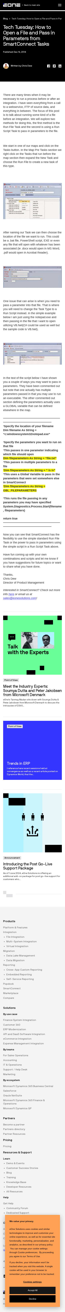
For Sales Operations (15, 1055)
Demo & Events (15, 1163)
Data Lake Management (20, 955)
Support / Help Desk (15, 1069)
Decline (32, 1299)
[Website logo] (12, 5)
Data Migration (15, 960)
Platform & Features (15, 927)
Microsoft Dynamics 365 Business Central (28, 1086)
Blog (5, 19)
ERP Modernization (14, 1029)
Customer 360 (11, 1025)
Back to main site (32, 5)
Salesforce (9, 1091)
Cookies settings (32, 1282)
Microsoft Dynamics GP (17, 1108)
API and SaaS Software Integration (24, 1034)
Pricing (7, 1146)
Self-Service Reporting (20, 979)
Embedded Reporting (19, 974)
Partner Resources (14, 1134)
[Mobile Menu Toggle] (59, 5)
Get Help (8, 1203)
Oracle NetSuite (12, 1095)
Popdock (8, 984)
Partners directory (14, 1129)
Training (11, 1177)
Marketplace (10, 993)
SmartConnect (12, 988)
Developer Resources (18, 1187)
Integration (9, 932)
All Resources (14, 1191)
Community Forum (17, 1208)
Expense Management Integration (23, 1043)
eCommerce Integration (17, 1039)
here (11, 594)
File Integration (15, 937)
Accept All (32, 1290)
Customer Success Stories (22, 1168)
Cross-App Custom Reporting (24, 969)
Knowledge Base (16, 1182)
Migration (9, 951)
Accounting (10, 1060)
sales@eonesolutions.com (19, 598)
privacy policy (45, 1244)
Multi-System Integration (21, 941)
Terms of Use (33, 1256)
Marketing (9, 1074)
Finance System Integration (19, 1020)
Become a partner (14, 1124)
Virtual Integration (17, 946)
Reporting (9, 965)
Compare (8, 998)
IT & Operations (12, 1065)
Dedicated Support (17, 1213)
